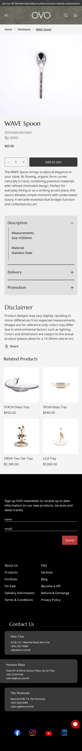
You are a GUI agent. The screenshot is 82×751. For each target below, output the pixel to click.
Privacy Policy (50, 600)
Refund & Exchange (55, 593)
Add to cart (53, 162)
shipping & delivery (38, 285)
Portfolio (11, 579)
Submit (69, 540)
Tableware (24, 29)
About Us (11, 565)
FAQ (44, 565)
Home (8, 29)
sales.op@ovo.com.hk (22, 706)
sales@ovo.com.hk (20, 650)
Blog (44, 579)
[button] (75, 724)
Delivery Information (20, 593)
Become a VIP (51, 586)
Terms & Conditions (19, 600)
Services (47, 572)
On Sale (10, 586)
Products (11, 572)
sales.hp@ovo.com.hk (17, 678)
